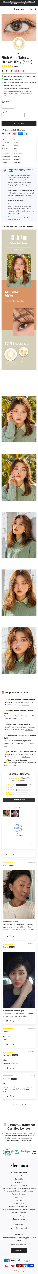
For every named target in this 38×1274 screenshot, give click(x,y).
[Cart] (35, 9)
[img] (8, 862)
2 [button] (16, 1104)
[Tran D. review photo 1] (19, 980)
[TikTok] (26, 1228)
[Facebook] (12, 1228)
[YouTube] (21, 1228)
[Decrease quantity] (4, 106)
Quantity (5, 102)
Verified (18, 835)
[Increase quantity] (11, 106)
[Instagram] (16, 1228)
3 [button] (19, 1104)
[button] (18, 53)
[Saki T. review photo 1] (19, 894)
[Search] (31, 9)
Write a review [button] (19, 800)
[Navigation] (2, 9)
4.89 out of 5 (24, 778)
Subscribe (19, 1250)
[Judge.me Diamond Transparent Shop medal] (18, 828)
